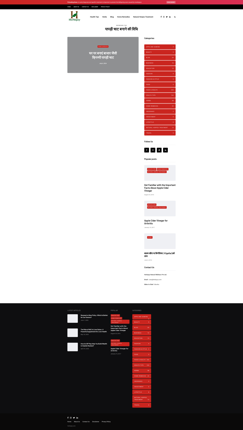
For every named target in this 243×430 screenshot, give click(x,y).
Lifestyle (160, 122)
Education (160, 68)
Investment (160, 116)
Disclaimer (95, 6)
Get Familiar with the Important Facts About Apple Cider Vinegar (160, 188)
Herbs (104, 17)
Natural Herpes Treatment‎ (143, 17)
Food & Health (103, 46)
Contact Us (85, 6)
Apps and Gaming (160, 47)
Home (69, 6)
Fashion (160, 73)
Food (160, 84)
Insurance (160, 111)
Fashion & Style (160, 79)
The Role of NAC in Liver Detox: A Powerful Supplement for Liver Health (94, 330)
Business (160, 63)
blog (160, 57)
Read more (171, 2)
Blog (112, 17)
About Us (76, 6)
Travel (160, 133)
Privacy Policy (105, 6)
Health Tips (94, 17)
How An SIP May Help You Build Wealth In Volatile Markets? (94, 345)
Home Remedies (123, 17)
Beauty (160, 52)
